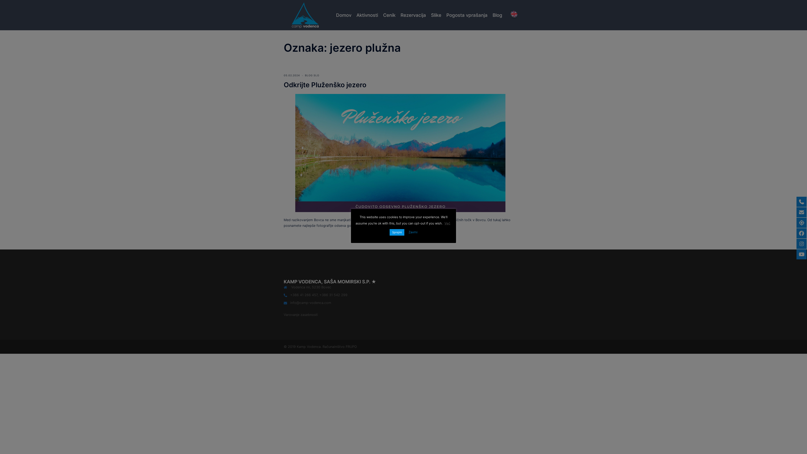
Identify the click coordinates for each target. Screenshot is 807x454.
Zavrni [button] (413, 232)
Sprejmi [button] (397, 232)
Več (447, 223)
